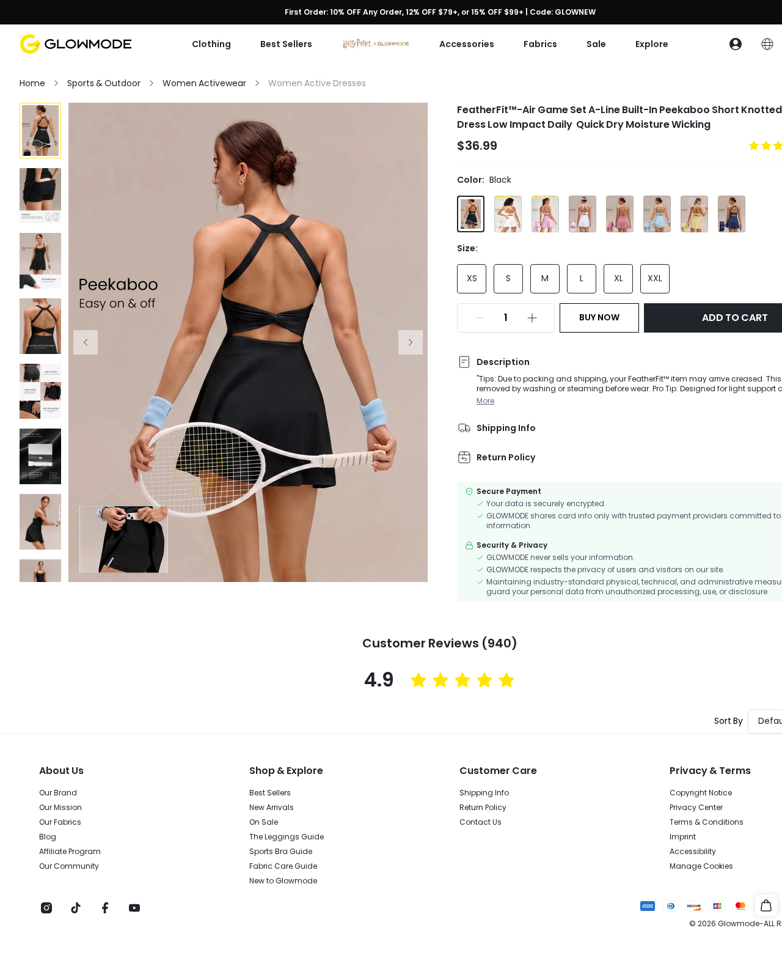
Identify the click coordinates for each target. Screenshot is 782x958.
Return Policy (482, 807)
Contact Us (480, 822)
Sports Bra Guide (280, 851)
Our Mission (60, 807)
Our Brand (58, 793)
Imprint (683, 837)
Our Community (69, 866)
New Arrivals (271, 807)
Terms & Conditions (707, 822)
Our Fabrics (60, 822)
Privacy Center (696, 807)
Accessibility (693, 851)
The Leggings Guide (286, 837)
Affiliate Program (70, 851)
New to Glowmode (283, 881)
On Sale (263, 822)
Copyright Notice (701, 793)
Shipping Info (484, 793)
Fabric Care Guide (283, 866)
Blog (47, 837)
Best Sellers (270, 793)
